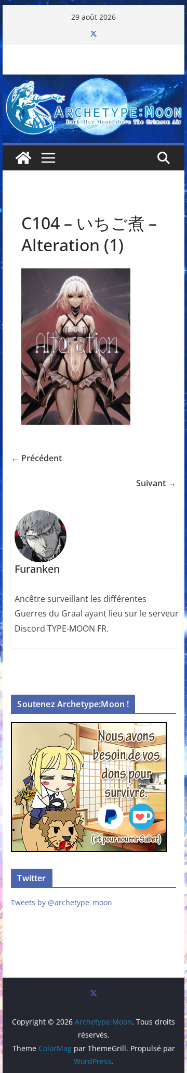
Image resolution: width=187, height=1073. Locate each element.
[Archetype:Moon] (93, 82)
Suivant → (156, 483)
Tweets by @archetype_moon (61, 902)
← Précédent (36, 458)
